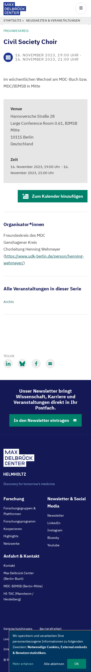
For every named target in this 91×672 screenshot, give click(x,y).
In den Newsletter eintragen (41, 420)
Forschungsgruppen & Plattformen (20, 511)
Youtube (53, 545)
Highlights (11, 536)
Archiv (9, 301)
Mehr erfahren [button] (23, 664)
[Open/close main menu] (81, 8)
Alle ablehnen (54, 664)
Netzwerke (12, 543)
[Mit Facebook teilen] (36, 363)
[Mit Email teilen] (50, 363)
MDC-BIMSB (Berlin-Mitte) (23, 586)
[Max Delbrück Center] (15, 14)
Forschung (14, 498)
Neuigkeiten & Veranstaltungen (53, 20)
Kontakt (9, 565)
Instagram (54, 530)
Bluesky (53, 538)
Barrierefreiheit (51, 629)
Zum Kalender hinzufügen (57, 196)
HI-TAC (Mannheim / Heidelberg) (18, 596)
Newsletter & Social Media (66, 502)
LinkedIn (53, 523)
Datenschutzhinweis (18, 629)
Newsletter (55, 515)
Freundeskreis (16, 31)
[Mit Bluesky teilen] (22, 363)
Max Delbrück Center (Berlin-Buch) (19, 576)
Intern (8, 649)
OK (76, 664)
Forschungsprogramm (19, 521)
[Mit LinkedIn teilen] (8, 363)
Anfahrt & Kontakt (21, 556)
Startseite (12, 20)
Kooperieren (13, 529)
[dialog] (50, 651)
